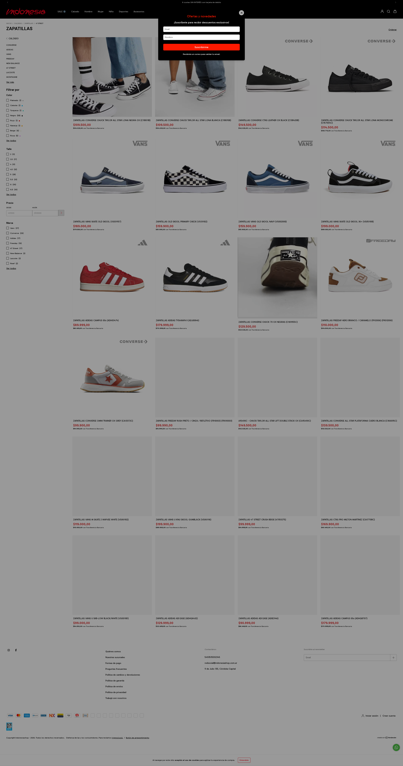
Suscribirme (201, 47)
